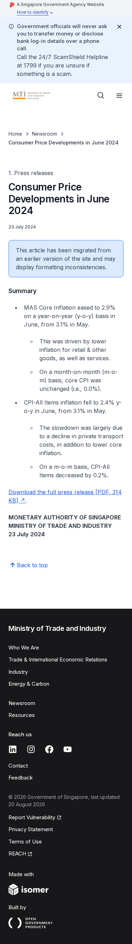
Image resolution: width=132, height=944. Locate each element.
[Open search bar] (101, 95)
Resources (21, 715)
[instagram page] (31, 749)
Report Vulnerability (31, 817)
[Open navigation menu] (119, 95)
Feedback (20, 777)
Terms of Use (25, 841)
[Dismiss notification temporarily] (119, 26)
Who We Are (23, 647)
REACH (17, 853)
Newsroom (44, 134)
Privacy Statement (30, 829)
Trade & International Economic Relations (57, 659)
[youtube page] (67, 749)
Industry (18, 671)
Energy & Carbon (28, 683)
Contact (18, 765)
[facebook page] (49, 749)
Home (15, 134)
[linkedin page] (12, 749)
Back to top (32, 565)
